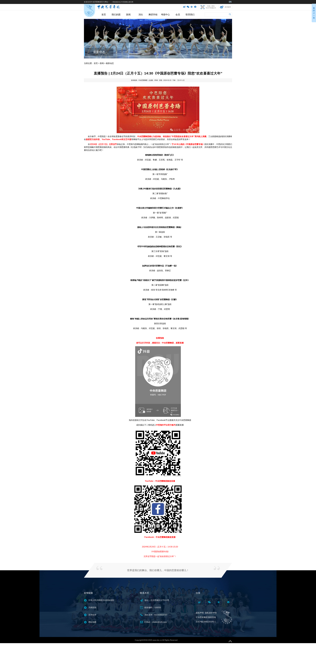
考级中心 (165, 14)
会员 (178, 14)
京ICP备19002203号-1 (206, 622)
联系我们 (190, 14)
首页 (103, 14)
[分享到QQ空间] (191, 7)
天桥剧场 (92, 607)
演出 (140, 14)
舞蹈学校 (153, 14)
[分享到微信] (188, 7)
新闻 (128, 14)
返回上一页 (314, 13)
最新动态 (99, 52)
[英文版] (230, 2)
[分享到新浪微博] (184, 7)
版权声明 (200, 613)
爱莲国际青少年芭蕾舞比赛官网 (122, 2)
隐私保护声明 (211, 613)
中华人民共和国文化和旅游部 (101, 600)
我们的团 (116, 14)
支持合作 (92, 615)
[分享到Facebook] (195, 7)
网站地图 (92, 622)
